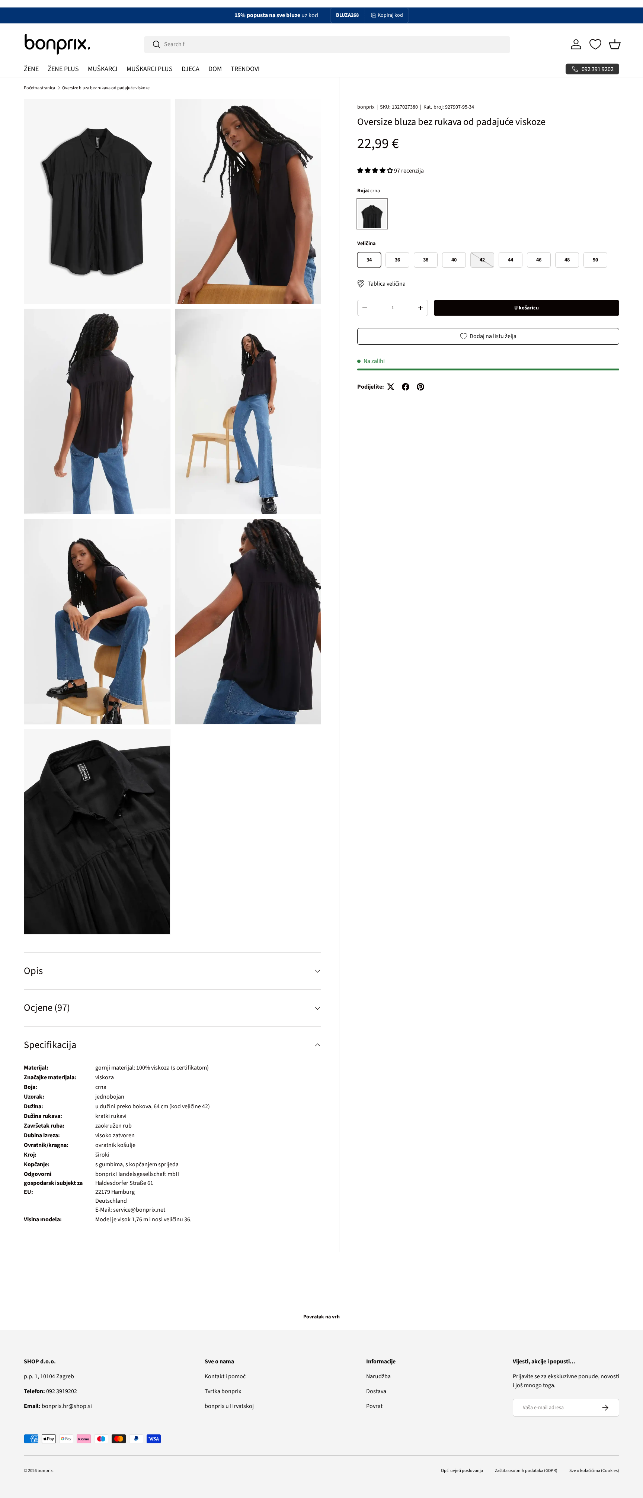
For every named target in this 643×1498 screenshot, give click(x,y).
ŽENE (31, 69)
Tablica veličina (387, 284)
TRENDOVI (245, 69)
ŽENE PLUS (63, 69)
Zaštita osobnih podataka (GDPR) (526, 1471)
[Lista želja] (595, 44)
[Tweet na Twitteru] (390, 386)
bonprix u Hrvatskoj (229, 1406)
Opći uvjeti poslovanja (462, 1471)
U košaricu (526, 307)
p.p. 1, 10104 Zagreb (49, 1376)
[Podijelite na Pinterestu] (420, 386)
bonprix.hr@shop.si (58, 1406)
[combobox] (327, 44)
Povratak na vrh (321, 1317)
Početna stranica (39, 88)
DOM (215, 69)
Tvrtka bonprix (223, 1391)
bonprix (365, 107)
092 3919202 (50, 1391)
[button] (615, 44)
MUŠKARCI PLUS (150, 69)
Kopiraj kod (390, 15)
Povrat (374, 1406)
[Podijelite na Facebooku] (405, 386)
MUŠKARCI (103, 69)
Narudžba (378, 1376)
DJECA (190, 69)
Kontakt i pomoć (225, 1376)
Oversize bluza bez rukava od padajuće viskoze (106, 88)
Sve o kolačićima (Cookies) (594, 1471)
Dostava (376, 1391)
